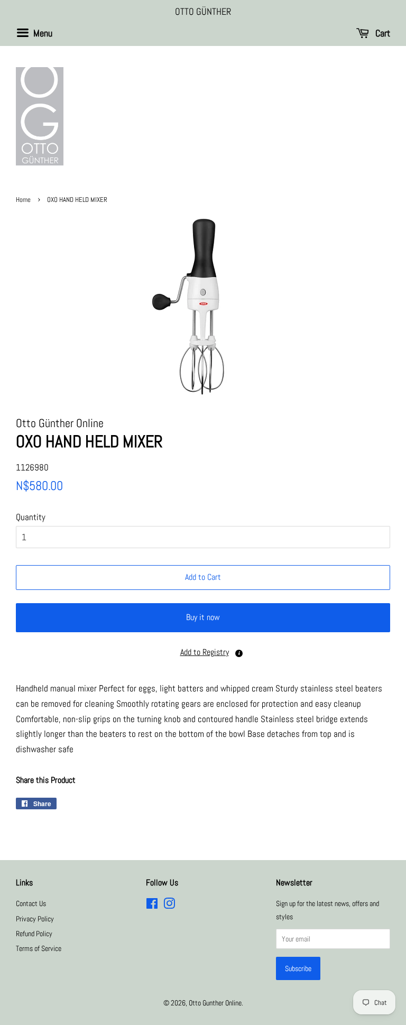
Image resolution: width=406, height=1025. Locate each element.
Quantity (30, 517)
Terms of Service (38, 948)
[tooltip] (239, 653)
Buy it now (203, 617)
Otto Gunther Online (215, 1003)
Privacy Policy (35, 919)
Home (23, 200)
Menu (41, 33)
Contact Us (31, 903)
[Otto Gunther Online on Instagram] (169, 905)
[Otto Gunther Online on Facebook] (152, 905)
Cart (381, 33)
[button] (203, 652)
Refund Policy (34, 933)
